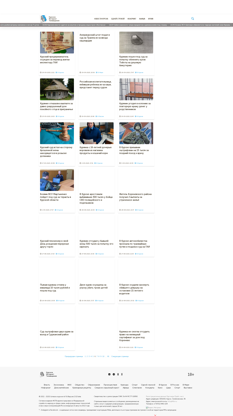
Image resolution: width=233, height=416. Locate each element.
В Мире (100, 72)
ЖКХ (69, 385)
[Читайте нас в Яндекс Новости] (122, 374)
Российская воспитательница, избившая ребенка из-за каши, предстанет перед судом (96, 84)
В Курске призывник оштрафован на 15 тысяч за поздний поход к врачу (134, 150)
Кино (160, 388)
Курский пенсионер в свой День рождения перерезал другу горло (54, 244)
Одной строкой (118, 19)
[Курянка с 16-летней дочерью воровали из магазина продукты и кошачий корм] (96, 133)
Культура (124, 385)
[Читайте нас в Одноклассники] (118, 374)
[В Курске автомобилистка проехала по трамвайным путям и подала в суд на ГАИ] (136, 227)
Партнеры (170, 396)
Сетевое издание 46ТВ (58, 396)
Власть (47, 385)
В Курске (61, 72)
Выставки (188, 388)
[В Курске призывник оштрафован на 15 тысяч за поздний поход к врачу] (136, 133)
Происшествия (110, 385)
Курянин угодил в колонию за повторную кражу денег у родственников (135, 106)
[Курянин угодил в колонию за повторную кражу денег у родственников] (136, 89)
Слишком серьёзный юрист (107, 388)
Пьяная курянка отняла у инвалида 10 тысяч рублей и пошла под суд (55, 288)
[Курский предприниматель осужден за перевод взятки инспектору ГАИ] (57, 42)
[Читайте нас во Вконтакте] (109, 374)
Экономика (59, 385)
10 (103, 356)
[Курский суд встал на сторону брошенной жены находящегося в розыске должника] (57, 133)
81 (108, 356)
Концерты (149, 388)
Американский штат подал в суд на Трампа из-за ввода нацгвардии (95, 38)
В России (101, 116)
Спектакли (137, 388)
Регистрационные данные (156, 396)
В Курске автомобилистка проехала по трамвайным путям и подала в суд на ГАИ (134, 244)
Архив (150, 19)
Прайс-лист (179, 396)
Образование (94, 385)
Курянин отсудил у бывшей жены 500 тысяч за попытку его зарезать (96, 244)
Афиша (142, 19)
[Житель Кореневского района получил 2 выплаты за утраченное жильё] (136, 180)
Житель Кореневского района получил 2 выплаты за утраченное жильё (135, 197)
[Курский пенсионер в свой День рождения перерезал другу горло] (57, 227)
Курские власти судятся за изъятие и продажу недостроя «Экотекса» (69, 25)
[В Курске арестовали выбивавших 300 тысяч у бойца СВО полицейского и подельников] (96, 180)
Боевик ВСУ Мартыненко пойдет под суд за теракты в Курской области (55, 197)
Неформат (132, 19)
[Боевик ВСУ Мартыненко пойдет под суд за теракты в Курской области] (57, 180)
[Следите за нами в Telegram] (114, 374)
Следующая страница (120, 356)
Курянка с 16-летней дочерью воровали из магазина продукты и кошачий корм (96, 150)
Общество (79, 385)
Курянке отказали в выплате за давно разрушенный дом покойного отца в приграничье (56, 106)
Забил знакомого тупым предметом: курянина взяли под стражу (133, 25)
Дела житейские (61, 388)
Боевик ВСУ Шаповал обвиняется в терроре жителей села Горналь (195, 25)
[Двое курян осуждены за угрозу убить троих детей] (96, 271)
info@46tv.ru (172, 401)
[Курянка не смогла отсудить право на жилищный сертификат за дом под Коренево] (136, 317)
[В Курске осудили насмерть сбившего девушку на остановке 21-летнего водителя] (136, 271)
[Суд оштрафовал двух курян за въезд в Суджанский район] (57, 317)
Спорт (134, 385)
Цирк (168, 388)
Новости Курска (101, 19)
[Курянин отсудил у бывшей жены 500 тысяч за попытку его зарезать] (96, 227)
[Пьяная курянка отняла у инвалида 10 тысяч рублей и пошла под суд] (57, 271)
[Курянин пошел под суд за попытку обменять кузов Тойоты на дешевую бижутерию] (136, 42)
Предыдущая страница (74, 356)
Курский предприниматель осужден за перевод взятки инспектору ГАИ (55, 59)
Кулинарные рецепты (81, 388)
